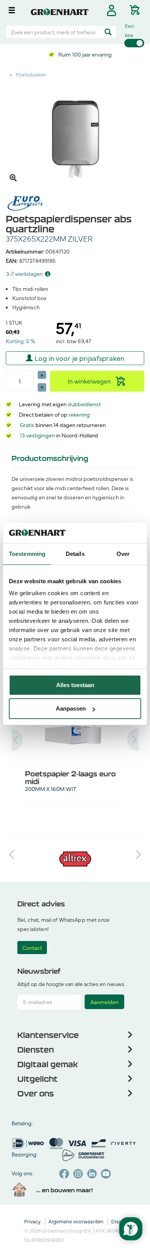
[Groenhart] (59, 10)
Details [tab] (75, 554)
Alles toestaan (75, 685)
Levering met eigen (60, 404)
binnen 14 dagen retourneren (63, 425)
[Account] (111, 10)
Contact (32, 947)
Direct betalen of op (54, 414)
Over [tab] (123, 554)
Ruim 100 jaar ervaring (84, 54)
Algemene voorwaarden (76, 1221)
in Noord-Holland (59, 435)
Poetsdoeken (31, 74)
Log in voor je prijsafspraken (79, 358)
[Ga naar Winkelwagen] (136, 8)
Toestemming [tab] (27, 554)
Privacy (33, 1221)
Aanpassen (71, 708)
